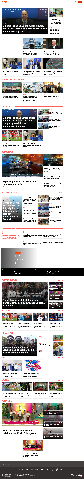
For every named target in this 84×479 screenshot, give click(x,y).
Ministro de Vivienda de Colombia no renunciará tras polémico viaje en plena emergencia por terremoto (55, 207)
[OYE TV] (31, 470)
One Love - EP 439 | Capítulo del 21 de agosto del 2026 (24, 395)
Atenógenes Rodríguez (6, 186)
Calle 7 (18, 256)
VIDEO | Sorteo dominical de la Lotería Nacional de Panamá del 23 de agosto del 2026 (55, 305)
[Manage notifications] (81, 476)
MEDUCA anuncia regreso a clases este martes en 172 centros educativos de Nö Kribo (55, 21)
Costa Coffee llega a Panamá (51, 96)
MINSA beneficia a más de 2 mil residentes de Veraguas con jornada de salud (45, 352)
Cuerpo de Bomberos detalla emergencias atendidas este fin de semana (53, 170)
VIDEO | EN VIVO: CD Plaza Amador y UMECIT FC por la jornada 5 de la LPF (55, 325)
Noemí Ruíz (19, 329)
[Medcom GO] (21, 470)
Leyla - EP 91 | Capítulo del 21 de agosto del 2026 (40, 394)
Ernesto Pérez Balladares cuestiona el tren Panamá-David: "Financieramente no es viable (53, 53)
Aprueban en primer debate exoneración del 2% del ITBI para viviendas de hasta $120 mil (55, 32)
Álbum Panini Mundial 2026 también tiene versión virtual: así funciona (31, 455)
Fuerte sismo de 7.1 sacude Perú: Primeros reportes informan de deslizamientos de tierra (29, 211)
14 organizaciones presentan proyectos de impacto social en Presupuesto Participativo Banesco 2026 (11, 98)
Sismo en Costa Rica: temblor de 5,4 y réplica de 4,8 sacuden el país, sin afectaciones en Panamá (11, 211)
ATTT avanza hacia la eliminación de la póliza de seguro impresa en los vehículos (31, 73)
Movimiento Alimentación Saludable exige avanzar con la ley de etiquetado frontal (18, 350)
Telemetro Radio (70, 1)
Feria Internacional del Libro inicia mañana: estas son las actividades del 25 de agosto (24, 303)
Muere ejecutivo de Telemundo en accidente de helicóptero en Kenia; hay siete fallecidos (29, 221)
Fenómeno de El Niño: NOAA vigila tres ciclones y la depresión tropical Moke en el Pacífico (53, 73)
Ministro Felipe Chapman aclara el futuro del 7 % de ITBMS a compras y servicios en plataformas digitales (25, 29)
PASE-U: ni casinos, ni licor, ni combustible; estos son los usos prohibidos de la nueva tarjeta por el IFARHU (53, 244)
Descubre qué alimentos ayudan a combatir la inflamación (45, 338)
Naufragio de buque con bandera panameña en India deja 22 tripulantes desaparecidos (31, 53)
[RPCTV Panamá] (26, 470)
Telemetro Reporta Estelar (20, 272)
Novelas (63, 1)
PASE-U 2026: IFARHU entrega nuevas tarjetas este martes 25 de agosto (11, 73)
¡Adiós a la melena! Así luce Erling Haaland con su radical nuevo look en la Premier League (24, 325)
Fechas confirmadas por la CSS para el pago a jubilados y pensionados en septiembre (10, 237)
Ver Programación (77, 271)
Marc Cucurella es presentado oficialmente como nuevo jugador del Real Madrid (40, 325)
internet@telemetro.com (7, 476)
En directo (80, 1)
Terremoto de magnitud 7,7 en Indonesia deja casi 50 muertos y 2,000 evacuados (55, 214)
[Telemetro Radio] (57, 470)
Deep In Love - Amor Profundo (55, 272)
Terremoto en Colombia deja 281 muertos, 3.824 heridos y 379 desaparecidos (56, 221)
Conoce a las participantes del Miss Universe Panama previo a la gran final (56, 297)
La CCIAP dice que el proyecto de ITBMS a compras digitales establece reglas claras (52, 185)
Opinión (57, 1)
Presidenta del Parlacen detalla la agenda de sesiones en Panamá (52, 177)
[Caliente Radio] (52, 470)
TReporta (46, 1)
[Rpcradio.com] (47, 470)
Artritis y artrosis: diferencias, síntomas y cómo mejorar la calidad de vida (53, 436)
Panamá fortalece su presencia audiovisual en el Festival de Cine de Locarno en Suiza (11, 375)
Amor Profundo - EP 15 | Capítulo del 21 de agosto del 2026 (55, 395)
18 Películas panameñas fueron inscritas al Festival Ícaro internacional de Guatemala (31, 375)
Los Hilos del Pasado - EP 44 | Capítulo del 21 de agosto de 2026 (9, 395)
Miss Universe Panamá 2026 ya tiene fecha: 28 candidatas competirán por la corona (56, 287)
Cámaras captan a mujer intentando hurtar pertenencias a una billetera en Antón (53, 424)
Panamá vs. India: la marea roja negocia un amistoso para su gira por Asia (11, 145)
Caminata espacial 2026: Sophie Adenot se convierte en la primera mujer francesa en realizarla (56, 199)
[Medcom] (62, 470)
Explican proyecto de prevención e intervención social (20, 183)
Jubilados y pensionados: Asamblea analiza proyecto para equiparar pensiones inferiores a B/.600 (32, 235)
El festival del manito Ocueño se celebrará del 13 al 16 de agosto (19, 432)
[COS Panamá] (36, 470)
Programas (51, 1)
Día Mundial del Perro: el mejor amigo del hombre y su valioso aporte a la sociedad (45, 345)
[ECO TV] (42, 470)
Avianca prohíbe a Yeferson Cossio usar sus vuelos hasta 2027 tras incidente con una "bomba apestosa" (29, 200)
